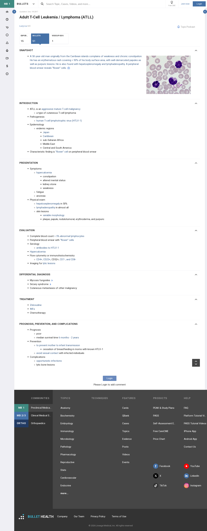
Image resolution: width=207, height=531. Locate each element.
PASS (156, 415)
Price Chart (159, 439)
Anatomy (65, 407)
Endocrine (65, 485)
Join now (185, 4)
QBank (125, 415)
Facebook (165, 466)
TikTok (163, 485)
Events (125, 462)
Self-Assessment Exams (164, 423)
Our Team (79, 516)
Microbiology (67, 439)
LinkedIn (194, 475)
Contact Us (190, 446)
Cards (125, 407)
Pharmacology (68, 454)
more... (64, 493)
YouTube (195, 466)
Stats (63, 470)
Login (199, 4)
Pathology (65, 446)
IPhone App (190, 431)
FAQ (186, 407)
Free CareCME (160, 431)
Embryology (66, 423)
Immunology (67, 431)
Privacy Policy (98, 516)
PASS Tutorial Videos (195, 423)
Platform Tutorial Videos (195, 415)
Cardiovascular (68, 477)
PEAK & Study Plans (163, 407)
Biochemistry (67, 415)
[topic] (52, 280)
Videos (126, 454)
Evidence (127, 439)
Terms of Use (119, 516)
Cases (125, 423)
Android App (190, 439)
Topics (125, 431)
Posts (125, 446)
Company (62, 516)
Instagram (195, 485)
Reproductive (67, 462)
